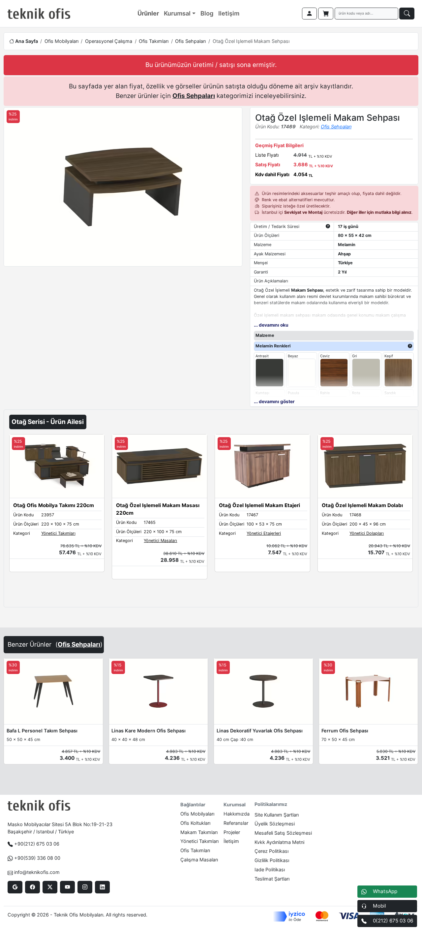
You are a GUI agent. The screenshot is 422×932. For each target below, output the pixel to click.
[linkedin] (102, 887)
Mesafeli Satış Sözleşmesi (283, 833)
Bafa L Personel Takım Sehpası (42, 730)
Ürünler (148, 13)
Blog (206, 13)
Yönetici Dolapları (366, 533)
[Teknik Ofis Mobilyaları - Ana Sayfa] (39, 13)
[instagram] (84, 887)
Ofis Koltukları (195, 823)
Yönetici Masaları (160, 540)
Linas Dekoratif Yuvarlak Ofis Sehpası (260, 730)
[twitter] (50, 887)
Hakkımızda (237, 814)
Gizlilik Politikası (272, 860)
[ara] (406, 13)
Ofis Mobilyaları (61, 41)
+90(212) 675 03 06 (36, 844)
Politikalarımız (271, 804)
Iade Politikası (270, 869)
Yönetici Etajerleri (264, 533)
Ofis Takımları (153, 41)
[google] (15, 887)
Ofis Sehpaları (190, 41)
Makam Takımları (199, 832)
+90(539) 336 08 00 (37, 858)
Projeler (232, 832)
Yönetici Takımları (58, 533)
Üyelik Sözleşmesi (275, 823)
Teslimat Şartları (272, 879)
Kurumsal (177, 13)
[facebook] (32, 887)
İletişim (231, 841)
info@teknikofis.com (37, 872)
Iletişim (228, 13)
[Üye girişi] (309, 13)
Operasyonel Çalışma (108, 41)
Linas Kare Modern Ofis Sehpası (148, 730)
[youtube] (67, 887)
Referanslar (236, 823)
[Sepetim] (325, 13)
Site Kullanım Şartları (277, 815)
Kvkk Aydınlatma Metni (279, 842)
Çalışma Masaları (199, 859)
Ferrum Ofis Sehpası (344, 730)
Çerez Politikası (271, 851)
